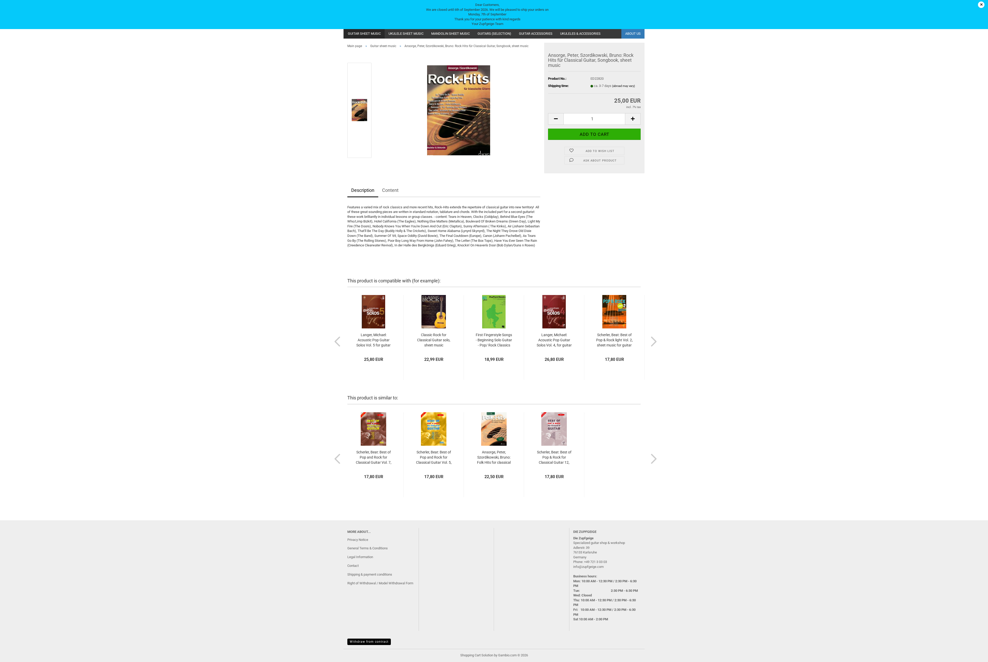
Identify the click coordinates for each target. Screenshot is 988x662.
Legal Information (360, 557)
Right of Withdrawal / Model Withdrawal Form (380, 583)
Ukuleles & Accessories (580, 33)
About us (633, 33)
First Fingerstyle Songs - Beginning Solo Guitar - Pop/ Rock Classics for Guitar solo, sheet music (494, 340)
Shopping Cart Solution (476, 655)
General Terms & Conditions (367, 548)
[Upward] (974, 654)
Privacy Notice (357, 540)
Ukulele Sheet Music (406, 33)
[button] (555, 119)
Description (362, 190)
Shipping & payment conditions (369, 574)
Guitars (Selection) (494, 33)
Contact (353, 566)
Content (390, 190)
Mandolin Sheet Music (450, 33)
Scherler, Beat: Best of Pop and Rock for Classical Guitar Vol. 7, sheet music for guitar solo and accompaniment (373, 457)
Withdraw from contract (369, 641)
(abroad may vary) (623, 86)
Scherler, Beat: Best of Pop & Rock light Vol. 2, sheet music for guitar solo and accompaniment (614, 340)
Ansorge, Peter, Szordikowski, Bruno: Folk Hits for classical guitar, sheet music (494, 457)
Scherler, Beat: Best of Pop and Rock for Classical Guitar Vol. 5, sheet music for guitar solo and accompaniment (434, 457)
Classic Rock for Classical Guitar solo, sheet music (433, 340)
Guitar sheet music (364, 33)
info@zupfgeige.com (588, 567)
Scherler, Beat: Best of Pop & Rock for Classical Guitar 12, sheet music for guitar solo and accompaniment (554, 457)
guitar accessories (535, 33)
